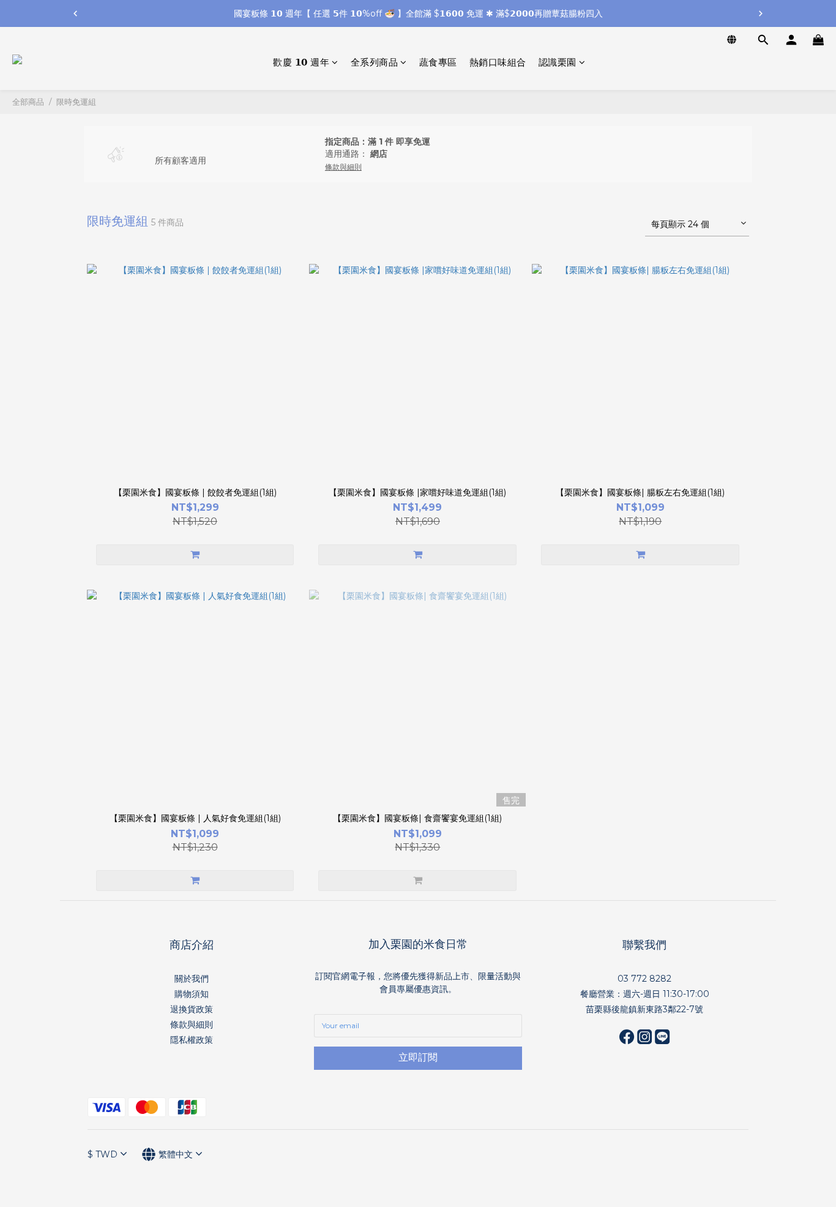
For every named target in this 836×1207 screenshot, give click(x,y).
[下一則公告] (760, 13)
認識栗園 (558, 62)
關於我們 (191, 978)
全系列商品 (374, 62)
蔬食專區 (438, 62)
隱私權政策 (191, 1039)
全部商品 (28, 102)
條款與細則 (191, 1024)
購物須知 (191, 993)
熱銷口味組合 (497, 62)
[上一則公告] (75, 13)
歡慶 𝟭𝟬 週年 (301, 62)
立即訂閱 (418, 1057)
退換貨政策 (191, 1009)
